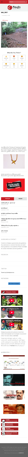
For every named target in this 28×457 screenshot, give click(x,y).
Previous (5, 20)
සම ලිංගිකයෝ (4, 208)
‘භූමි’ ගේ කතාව (4, 230)
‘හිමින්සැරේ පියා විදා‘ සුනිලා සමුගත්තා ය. (10, 225)
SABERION (21, 453)
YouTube (12, 345)
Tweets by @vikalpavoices (7, 272)
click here (15, 335)
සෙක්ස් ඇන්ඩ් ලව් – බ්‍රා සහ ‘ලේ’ (8, 202)
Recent (20, 198)
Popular (7, 198)
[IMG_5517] (14, 35)
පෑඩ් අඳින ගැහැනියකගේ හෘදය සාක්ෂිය (9, 213)
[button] (14, 35)
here (25, 246)
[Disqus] (14, 88)
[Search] (25, 2)
